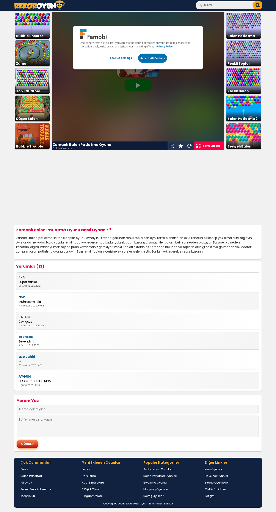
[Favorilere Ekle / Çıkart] (180, 145)
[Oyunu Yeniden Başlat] (189, 145)
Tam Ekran (211, 146)
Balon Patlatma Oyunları (160, 476)
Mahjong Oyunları (155, 489)
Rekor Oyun (139, 503)
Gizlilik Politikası (215, 489)
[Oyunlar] (39, 9)
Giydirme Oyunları (155, 483)
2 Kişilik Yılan (90, 489)
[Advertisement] (138, 187)
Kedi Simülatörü (93, 483)
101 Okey (26, 483)
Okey (24, 469)
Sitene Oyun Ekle (216, 483)
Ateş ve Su (27, 496)
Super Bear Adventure (36, 489)
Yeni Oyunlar (213, 469)
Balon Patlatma (31, 476)
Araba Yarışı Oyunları (157, 469)
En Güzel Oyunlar (216, 476)
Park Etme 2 (90, 476)
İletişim (210, 496)
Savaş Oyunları (153, 496)
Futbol (86, 469)
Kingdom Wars (92, 496)
